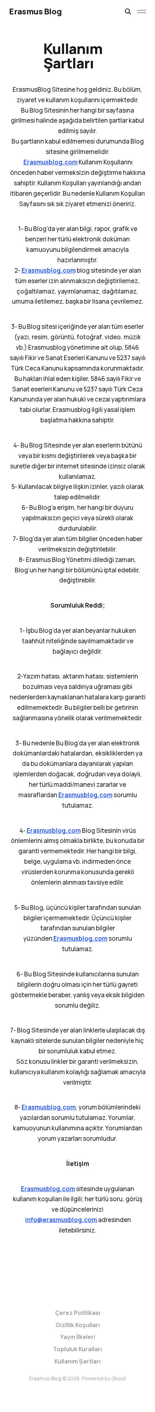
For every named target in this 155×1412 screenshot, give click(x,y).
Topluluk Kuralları (77, 1349)
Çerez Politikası (77, 1313)
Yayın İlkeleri (77, 1337)
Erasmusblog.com (50, 162)
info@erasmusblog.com (61, 1220)
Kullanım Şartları (77, 1361)
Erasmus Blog (35, 11)
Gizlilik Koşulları (78, 1325)
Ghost (118, 1378)
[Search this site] (128, 11)
